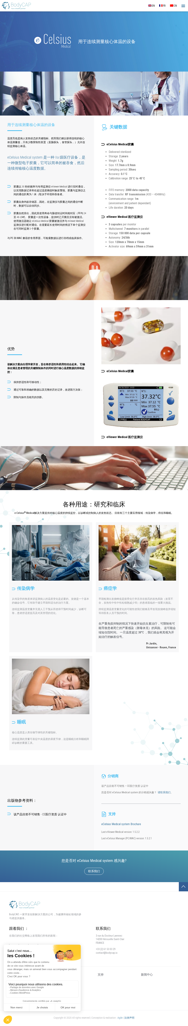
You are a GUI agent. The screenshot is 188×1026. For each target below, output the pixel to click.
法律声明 (129, 1017)
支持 (101, 974)
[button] (183, 6)
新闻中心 (147, 974)
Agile (120, 1017)
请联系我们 (164, 792)
